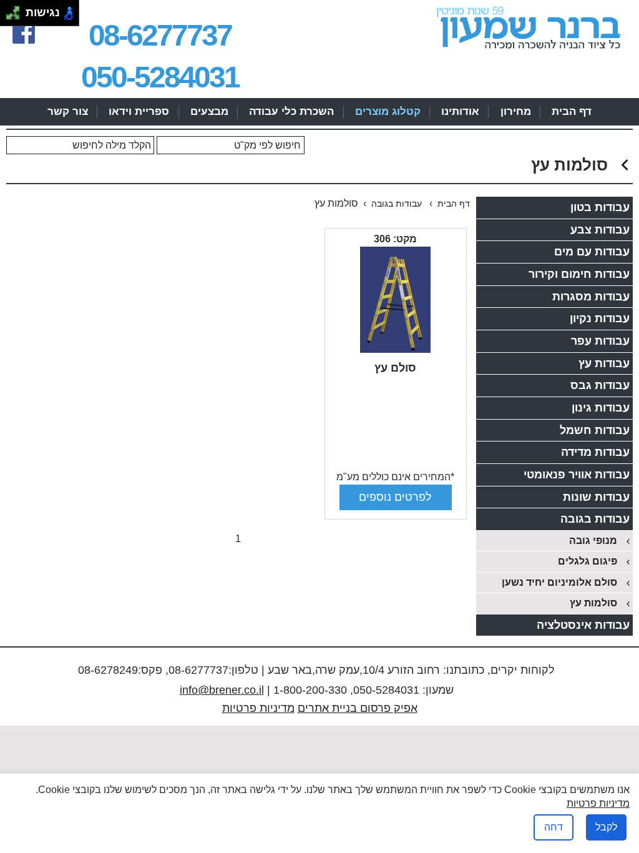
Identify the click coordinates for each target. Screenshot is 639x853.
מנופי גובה (593, 540)
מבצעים (209, 111)
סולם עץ (395, 368)
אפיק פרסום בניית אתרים (357, 708)
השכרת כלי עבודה (291, 111)
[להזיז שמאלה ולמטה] (9, 16)
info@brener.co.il (222, 690)
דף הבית (572, 111)
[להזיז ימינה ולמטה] (16, 16)
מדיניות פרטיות (258, 708)
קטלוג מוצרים (388, 111)
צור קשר (67, 111)
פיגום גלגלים (587, 561)
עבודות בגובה (397, 204)
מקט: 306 (395, 239)
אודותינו (460, 111)
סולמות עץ (593, 603)
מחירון (515, 111)
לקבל (606, 827)
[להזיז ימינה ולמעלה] (16, 9)
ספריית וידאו (139, 111)
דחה (553, 827)
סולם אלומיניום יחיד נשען (559, 582)
